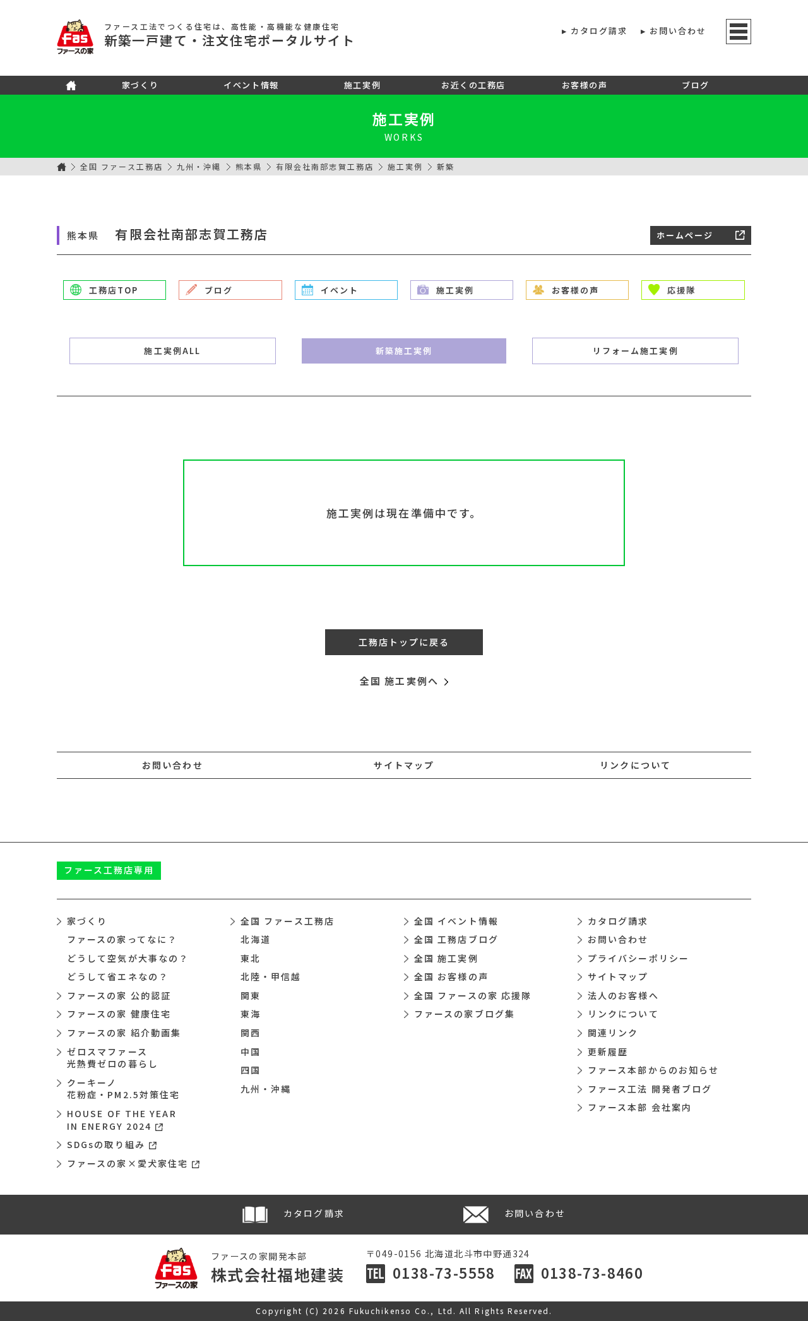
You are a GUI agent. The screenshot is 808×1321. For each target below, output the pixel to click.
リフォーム (636, 351)
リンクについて (635, 765)
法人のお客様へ (623, 995)
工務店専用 (109, 869)
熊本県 (248, 166)
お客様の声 (585, 85)
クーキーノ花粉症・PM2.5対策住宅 (123, 1088)
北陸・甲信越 (271, 976)
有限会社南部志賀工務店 (325, 166)
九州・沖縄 (199, 166)
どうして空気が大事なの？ (128, 958)
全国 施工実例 (446, 958)
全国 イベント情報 (456, 921)
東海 (251, 1013)
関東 (251, 995)
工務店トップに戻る (404, 642)
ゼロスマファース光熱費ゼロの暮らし (112, 1057)
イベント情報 (250, 85)
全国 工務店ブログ (456, 939)
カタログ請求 (599, 31)
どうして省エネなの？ (118, 976)
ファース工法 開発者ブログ (650, 1088)
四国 (251, 1069)
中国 (251, 1051)
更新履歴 (608, 1051)
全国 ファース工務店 (121, 166)
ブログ (696, 85)
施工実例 (362, 85)
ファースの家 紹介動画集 (124, 1032)
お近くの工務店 (473, 85)
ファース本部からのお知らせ (653, 1069)
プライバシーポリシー (638, 958)
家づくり (140, 85)
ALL (172, 351)
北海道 (256, 939)
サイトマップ (404, 765)
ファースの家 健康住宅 (119, 1013)
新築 (404, 351)
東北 (251, 958)
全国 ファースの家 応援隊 (473, 995)
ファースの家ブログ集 (464, 1013)
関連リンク (613, 1032)
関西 (251, 1032)
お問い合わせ (678, 31)
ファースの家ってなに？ (122, 939)
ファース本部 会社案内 (640, 1107)
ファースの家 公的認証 (119, 995)
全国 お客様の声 (451, 976)
